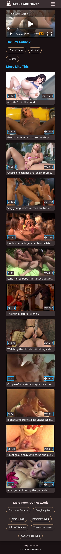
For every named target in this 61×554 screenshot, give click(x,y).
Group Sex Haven (26, 4)
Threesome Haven (42, 527)
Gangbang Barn (44, 510)
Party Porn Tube (40, 518)
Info (14, 58)
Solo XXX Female (17, 527)
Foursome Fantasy (18, 510)
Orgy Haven (18, 518)
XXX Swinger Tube (30, 535)
